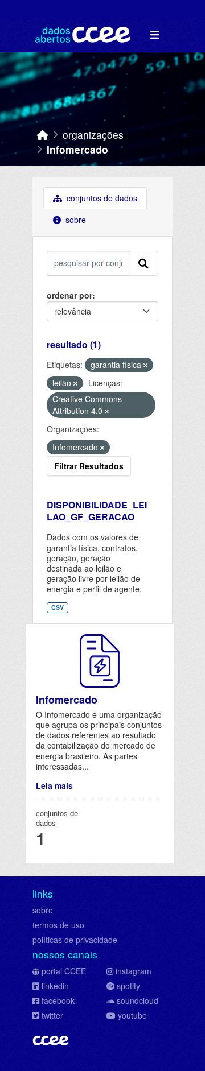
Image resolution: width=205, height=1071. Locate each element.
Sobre (74, 219)
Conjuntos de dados (100, 198)
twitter (52, 1015)
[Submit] (143, 263)
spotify (128, 985)
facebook (58, 1000)
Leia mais (54, 785)
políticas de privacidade (74, 939)
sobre (42, 910)
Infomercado (77, 149)
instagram (133, 971)
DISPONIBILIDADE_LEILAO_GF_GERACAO (97, 510)
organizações (93, 134)
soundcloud (137, 1000)
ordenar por (69, 295)
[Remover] (145, 365)
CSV (57, 607)
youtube (132, 1015)
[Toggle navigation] (154, 35)
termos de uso (58, 925)
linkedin (55, 985)
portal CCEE (64, 971)
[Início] (42, 134)
